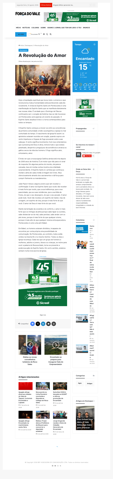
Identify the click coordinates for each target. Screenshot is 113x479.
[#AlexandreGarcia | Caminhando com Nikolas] (82, 288)
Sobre (43, 28)
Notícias (26, 28)
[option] (85, 418)
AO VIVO (21, 34)
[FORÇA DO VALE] (27, 14)
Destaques (28, 45)
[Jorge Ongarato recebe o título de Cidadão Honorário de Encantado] (60, 415)
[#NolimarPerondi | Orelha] (82, 349)
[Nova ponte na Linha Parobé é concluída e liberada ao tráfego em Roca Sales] (43, 386)
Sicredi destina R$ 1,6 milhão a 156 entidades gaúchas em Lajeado (84, 422)
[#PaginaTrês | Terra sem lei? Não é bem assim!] (82, 318)
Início (18, 28)
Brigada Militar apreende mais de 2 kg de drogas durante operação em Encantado (81, 5)
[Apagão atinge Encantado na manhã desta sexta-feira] (25, 415)
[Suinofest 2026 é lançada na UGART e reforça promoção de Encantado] (60, 386)
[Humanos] (82, 229)
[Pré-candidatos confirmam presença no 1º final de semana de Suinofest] (82, 245)
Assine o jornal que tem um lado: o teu (64, 28)
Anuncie (86, 28)
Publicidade (43, 256)
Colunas (35, 28)
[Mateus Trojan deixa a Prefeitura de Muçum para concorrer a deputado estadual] (43, 415)
